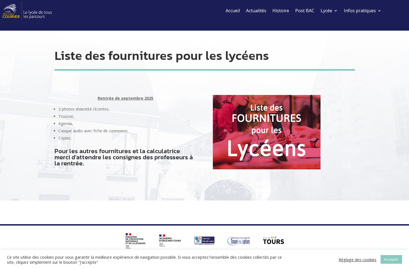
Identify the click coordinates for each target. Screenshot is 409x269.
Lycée (326, 11)
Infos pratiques (360, 11)
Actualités (256, 11)
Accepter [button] (391, 259)
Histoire (280, 11)
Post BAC (304, 11)
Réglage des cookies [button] (357, 259)
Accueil (233, 11)
